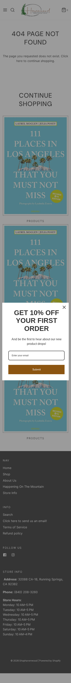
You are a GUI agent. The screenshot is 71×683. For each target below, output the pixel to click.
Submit (36, 369)
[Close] (64, 307)
